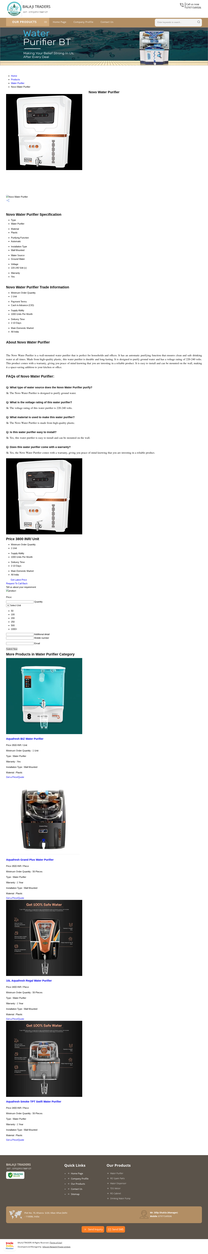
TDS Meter (115, 1188)
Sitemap (75, 1194)
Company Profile (83, 21)
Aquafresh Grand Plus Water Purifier (30, 859)
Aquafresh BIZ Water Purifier (24, 738)
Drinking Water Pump (120, 1198)
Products (15, 79)
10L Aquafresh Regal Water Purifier (29, 980)
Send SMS (117, 1229)
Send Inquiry (95, 1229)
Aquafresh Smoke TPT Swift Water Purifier (33, 1101)
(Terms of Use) (55, 1242)
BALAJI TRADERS (36, 8)
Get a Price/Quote (15, 777)
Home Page (59, 21)
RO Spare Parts (117, 1178)
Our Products (24, 22)
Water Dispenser (118, 1183)
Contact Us (107, 21)
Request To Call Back (17, 583)
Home (14, 76)
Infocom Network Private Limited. (56, 1246)
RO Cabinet (115, 1193)
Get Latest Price (18, 579)
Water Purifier (17, 83)
